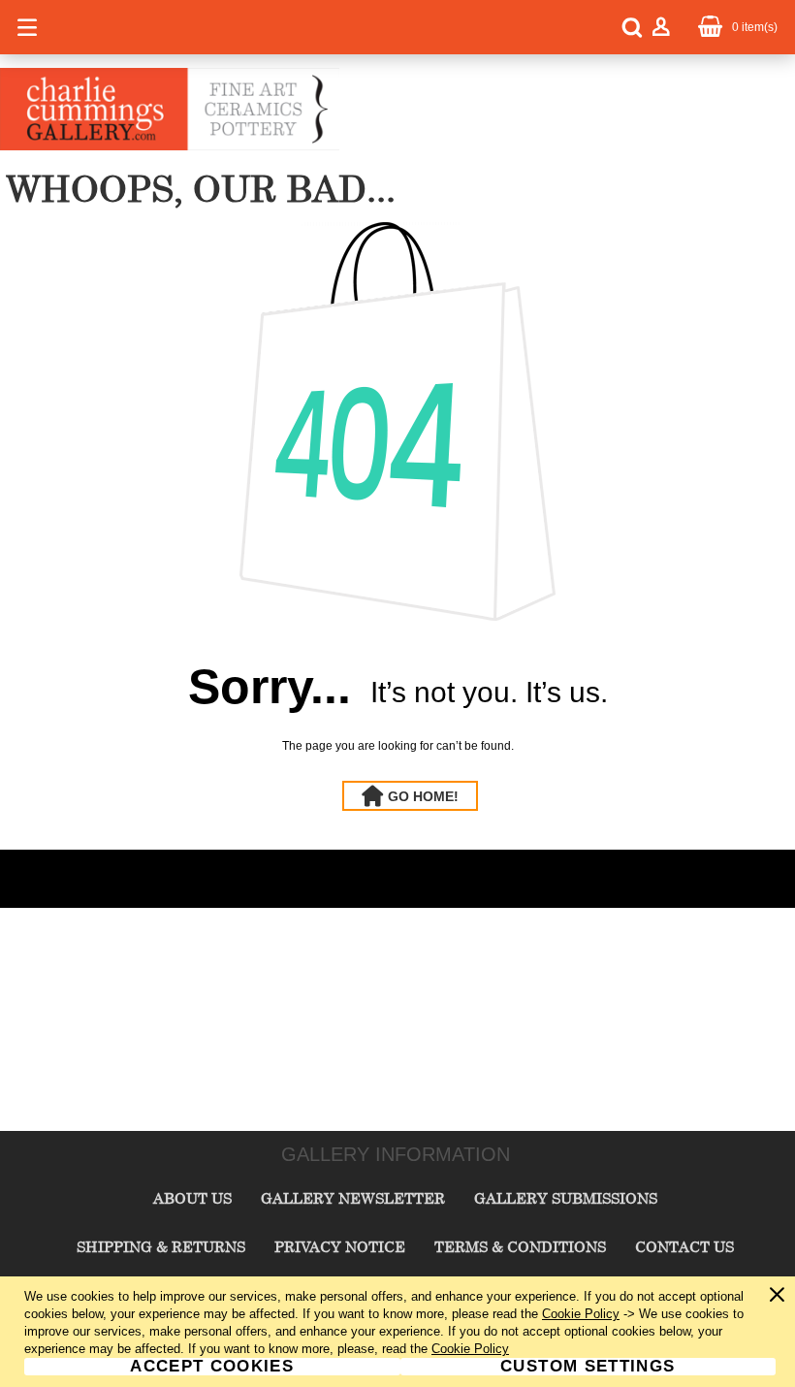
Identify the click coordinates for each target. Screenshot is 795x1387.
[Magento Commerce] (169, 146)
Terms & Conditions (520, 1246)
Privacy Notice (339, 1246)
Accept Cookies (212, 1366)
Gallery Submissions (565, 1198)
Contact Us (684, 1246)
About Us (192, 1198)
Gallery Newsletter (353, 1198)
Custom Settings (587, 1366)
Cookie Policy (581, 1313)
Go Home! (423, 796)
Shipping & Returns (161, 1246)
